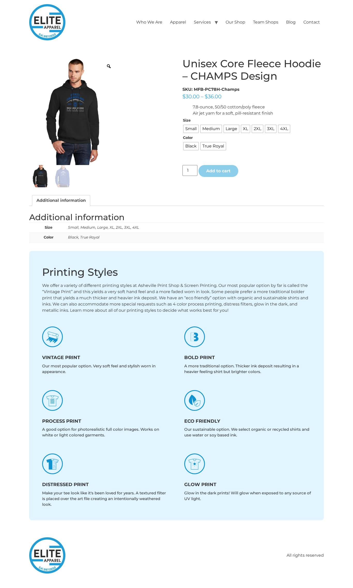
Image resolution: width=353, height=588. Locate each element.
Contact (311, 22)
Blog (291, 22)
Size (187, 120)
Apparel (178, 22)
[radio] (190, 129)
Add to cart (218, 170)
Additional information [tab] (61, 200)
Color (188, 137)
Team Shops (265, 22)
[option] (73, 111)
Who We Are (149, 22)
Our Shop (235, 22)
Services (202, 22)
